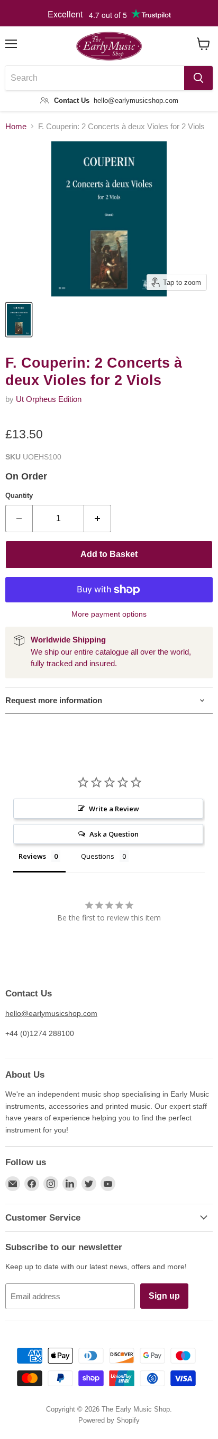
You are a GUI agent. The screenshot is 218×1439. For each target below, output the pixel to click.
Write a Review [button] (114, 808)
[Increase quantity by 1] (97, 518)
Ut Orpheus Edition (48, 399)
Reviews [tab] (32, 856)
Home (15, 126)
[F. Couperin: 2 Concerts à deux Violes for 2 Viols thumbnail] (19, 320)
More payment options (109, 614)
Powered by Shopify (109, 1420)
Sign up (164, 1295)
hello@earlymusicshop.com (51, 1013)
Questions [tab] (97, 856)
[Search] (198, 78)
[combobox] (94, 78)
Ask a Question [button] (114, 834)
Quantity (19, 496)
